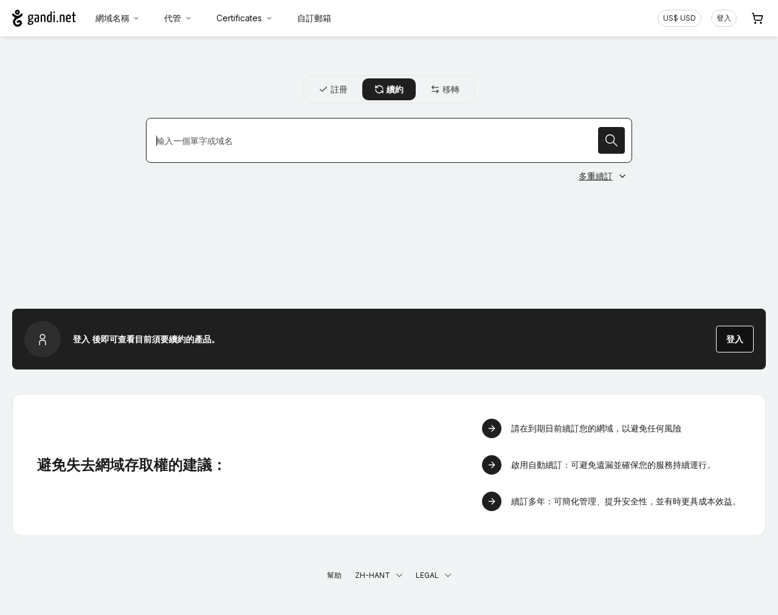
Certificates (239, 18)
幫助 (334, 575)
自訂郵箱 (314, 18)
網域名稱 (112, 18)
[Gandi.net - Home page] (44, 18)
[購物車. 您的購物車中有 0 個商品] (757, 18)
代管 (172, 18)
